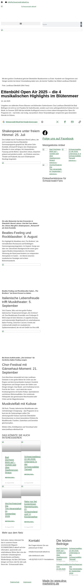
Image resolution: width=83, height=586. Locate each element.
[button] (20, 23)
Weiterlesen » (10, 477)
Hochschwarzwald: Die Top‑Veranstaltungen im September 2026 (57, 168)
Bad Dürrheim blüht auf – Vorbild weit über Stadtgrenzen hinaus (11, 465)
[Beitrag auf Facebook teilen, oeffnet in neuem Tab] (65, 122)
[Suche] (81, 24)
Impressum (27, 582)
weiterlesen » (53, 162)
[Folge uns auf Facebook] (45, 132)
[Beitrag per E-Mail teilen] (72, 122)
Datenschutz (14, 582)
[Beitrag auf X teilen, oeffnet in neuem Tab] (57, 122)
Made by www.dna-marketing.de (55, 582)
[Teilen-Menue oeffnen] (80, 122)
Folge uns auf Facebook (58, 138)
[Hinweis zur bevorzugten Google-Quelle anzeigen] (42, 122)
